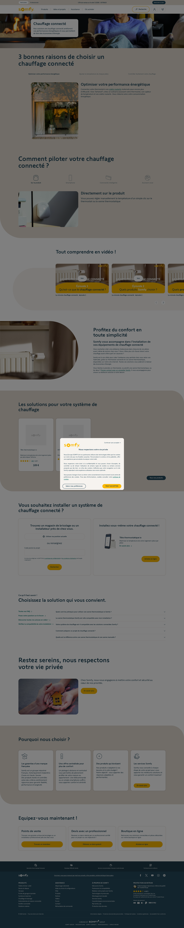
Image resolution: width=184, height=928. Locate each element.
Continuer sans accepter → (112, 442)
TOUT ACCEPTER (111, 486)
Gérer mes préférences (74, 486)
